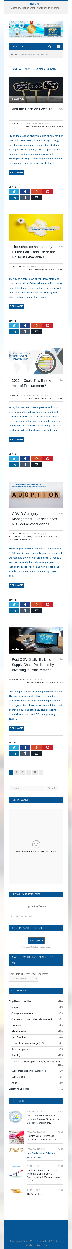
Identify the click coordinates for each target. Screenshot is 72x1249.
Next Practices (18, 1037)
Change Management (22, 1013)
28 (62, 1149)
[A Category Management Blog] (36, 29)
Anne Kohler (18, 124)
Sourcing (58, 270)
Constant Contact (29, 917)
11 (35, 772)
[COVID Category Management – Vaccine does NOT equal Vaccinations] (36, 495)
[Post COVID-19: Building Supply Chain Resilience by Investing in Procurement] (36, 640)
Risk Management (20, 1049)
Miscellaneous (18, 1031)
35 (62, 1111)
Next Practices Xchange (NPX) (29, 1043)
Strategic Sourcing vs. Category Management (37, 1061)
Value (14, 1083)
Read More (16, 172)
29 (62, 1132)
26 (62, 1166)
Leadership (16, 1025)
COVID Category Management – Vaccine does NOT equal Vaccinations (34, 519)
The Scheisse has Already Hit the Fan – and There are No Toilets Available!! (33, 252)
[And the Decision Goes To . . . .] (36, 90)
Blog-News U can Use (37, 127)
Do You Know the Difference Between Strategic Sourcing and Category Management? (43, 1119)
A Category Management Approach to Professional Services (37, 7)
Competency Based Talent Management (31, 1019)
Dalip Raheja (18, 267)
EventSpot (15, 917)
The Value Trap (34, 1194)
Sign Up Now (36, 940)
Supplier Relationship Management (28, 1071)
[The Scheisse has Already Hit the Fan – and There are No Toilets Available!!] (36, 228)
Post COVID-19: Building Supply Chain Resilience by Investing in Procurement (33, 665)
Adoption (15, 1007)
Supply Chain (56, 127)
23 (62, 1190)
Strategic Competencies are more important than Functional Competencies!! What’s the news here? (44, 1175)
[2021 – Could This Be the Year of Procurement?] (36, 361)
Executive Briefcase (19, 1089)
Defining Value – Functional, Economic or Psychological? (41, 1138)
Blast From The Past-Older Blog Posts (28, 974)
